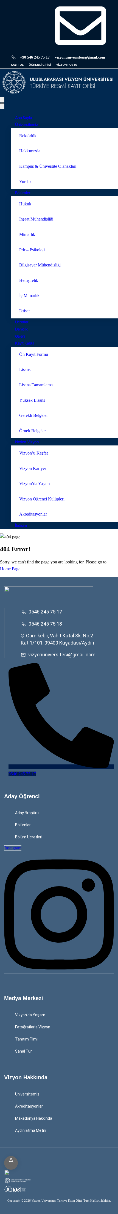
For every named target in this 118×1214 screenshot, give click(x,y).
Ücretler (21, 322)
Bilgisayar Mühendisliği (40, 265)
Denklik (21, 329)
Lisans (24, 369)
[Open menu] (2, 100)
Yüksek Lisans (32, 400)
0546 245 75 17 (45, 612)
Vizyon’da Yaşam (34, 483)
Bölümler (22, 192)
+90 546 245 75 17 (35, 57)
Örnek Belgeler (32, 430)
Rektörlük (27, 135)
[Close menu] (2, 106)
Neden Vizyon (27, 441)
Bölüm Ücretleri (28, 837)
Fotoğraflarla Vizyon (32, 1027)
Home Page (10, 568)
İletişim (21, 525)
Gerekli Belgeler (33, 415)
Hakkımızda (29, 150)
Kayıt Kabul (24, 343)
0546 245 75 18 (45, 624)
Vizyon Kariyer (32, 468)
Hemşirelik (28, 280)
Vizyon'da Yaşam (30, 1015)
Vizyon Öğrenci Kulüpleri (41, 499)
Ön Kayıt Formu (33, 354)
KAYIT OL (17, 64)
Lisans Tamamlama (36, 384)
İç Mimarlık (29, 295)
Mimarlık (27, 234)
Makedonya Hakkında (33, 1118)
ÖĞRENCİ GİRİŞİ (40, 64)
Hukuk (25, 204)
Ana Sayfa (23, 117)
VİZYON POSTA (66, 64)
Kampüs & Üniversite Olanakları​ (47, 166)
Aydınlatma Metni (30, 1130)
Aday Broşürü (27, 813)
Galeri (20, 336)
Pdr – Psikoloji (32, 249)
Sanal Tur (23, 1051)
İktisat (24, 311)
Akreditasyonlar (33, 514)
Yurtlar (25, 181)
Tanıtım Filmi (26, 1039)
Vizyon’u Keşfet (33, 453)
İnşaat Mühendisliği (36, 219)
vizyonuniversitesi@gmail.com (61, 654)
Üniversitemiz (26, 124)
